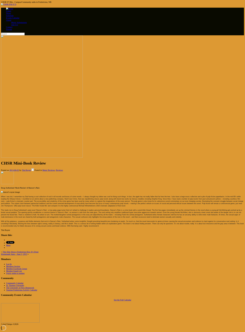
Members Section (13, 266)
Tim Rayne (26, 170)
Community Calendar (14, 283)
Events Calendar (12, 18)
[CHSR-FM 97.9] (8, 4)
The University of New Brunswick (20, 288)
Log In (9, 264)
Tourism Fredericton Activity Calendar (21, 290)
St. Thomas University (15, 285)
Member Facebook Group (16, 269)
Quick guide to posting (15, 273)
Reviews (59, 170)
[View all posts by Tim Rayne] (32, 170)
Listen (8, 11)
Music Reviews (48, 170)
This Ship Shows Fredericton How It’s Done (21, 252)
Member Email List (14, 271)
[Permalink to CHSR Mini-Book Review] (42, 157)
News (8, 13)
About (8, 20)
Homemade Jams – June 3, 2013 (14, 254)
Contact (9, 27)
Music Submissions (19, 22)
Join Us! (14, 25)
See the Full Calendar (122, 300)
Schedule (10, 16)
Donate (9, 29)
